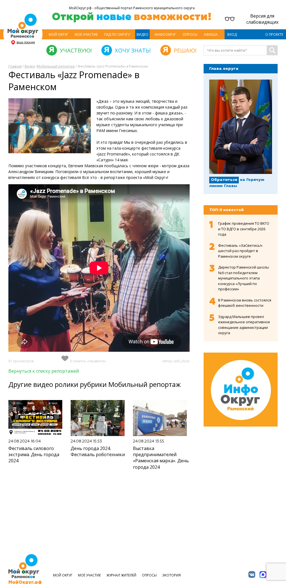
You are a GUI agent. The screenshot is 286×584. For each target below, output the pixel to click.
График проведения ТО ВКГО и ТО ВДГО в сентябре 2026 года (243, 229)
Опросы (190, 34)
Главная (15, 66)
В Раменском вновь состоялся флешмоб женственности (244, 303)
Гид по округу (117, 34)
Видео (142, 34)
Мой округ (58, 34)
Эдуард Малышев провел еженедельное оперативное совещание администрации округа (244, 325)
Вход (232, 34)
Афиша (211, 34)
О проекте (274, 34)
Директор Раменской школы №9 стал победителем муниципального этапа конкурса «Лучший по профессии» (243, 278)
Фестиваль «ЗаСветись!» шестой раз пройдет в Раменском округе (240, 251)
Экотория (171, 575)
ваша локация (25, 42)
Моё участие (86, 34)
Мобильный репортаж (56, 66)
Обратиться (224, 180)
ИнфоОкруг (165, 34)
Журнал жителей (121, 575)
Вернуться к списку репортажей (43, 371)
